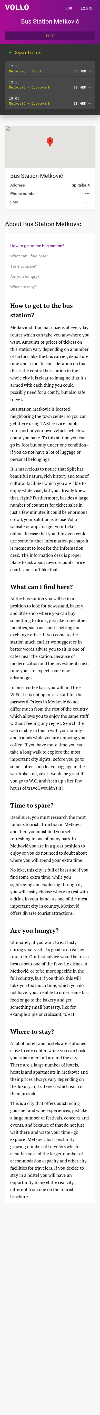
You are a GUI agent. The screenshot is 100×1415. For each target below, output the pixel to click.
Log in (86, 8)
